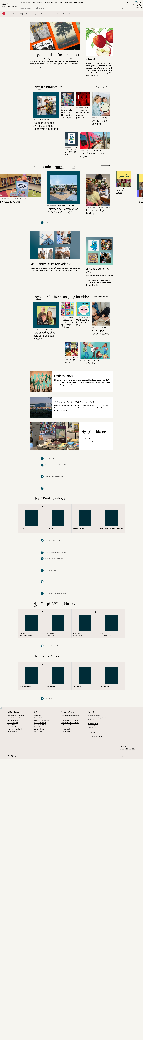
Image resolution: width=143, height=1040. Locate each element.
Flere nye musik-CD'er (51, 616)
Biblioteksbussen (12, 649)
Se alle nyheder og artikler (101, 87)
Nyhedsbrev (38, 649)
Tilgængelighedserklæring (128, 674)
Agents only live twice (25, 604)
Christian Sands (50, 605)
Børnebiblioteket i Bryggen (16, 636)
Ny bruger (37, 634)
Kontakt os (91, 650)
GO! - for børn (78, 3)
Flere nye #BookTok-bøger (53, 499)
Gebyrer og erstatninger (41, 638)
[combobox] (72, 8)
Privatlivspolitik (114, 674)
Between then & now (52, 604)
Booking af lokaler (40, 640)
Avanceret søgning (130, 8)
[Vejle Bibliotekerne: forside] (9, 5)
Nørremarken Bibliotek (14, 647)
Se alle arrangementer (52, 223)
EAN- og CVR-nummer (95, 654)
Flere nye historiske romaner (54, 488)
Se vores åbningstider (14, 655)
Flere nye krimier (50, 458)
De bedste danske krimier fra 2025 (55, 465)
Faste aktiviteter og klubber (70, 638)
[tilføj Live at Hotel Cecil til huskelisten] (122, 582)
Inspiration (58, 3)
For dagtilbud (65, 647)
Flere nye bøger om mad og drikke (56, 552)
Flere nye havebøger (51, 529)
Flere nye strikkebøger (52, 541)
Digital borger (65, 645)
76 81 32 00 (91, 643)
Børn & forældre (37, 3)
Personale (37, 645)
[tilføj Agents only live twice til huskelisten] (42, 582)
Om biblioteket (104, 674)
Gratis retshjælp (66, 649)
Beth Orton (76, 605)
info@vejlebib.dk (93, 641)
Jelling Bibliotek (12, 645)
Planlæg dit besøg (40, 642)
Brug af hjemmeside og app (70, 634)
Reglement (95, 674)
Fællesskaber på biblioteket (70, 640)
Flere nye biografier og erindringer (55, 511)
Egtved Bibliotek (12, 640)
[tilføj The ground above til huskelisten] (95, 582)
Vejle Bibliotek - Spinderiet (15, 634)
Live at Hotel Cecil (104, 604)
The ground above (78, 604)
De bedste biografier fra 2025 (54, 518)
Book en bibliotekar (67, 642)
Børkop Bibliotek (12, 638)
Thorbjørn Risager (104, 605)
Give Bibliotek (11, 642)
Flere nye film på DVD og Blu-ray (55, 564)
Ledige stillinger (39, 647)
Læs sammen (65, 636)
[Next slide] (105, 166)
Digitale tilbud (48, 3)
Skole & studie (68, 3)
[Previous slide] (105, 168)
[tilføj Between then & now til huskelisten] (69, 582)
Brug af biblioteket (40, 636)
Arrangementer (25, 3)
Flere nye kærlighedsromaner (54, 476)
